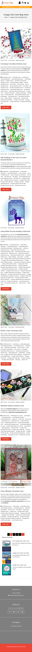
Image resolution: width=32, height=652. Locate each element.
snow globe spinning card (11, 283)
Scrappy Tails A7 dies (23, 511)
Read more (5, 107)
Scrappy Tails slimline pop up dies (16, 274)
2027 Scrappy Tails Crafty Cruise (20, 541)
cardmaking (25, 77)
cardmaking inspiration (17, 79)
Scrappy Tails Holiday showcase (9, 267)
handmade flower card (11, 422)
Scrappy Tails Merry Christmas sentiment (11, 518)
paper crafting (8, 98)
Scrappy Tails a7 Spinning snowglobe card (12, 260)
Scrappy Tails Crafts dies (7, 182)
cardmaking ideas (5, 79)
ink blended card (9, 94)
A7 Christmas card (6, 506)
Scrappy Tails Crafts (19, 100)
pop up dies (20, 257)
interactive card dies (23, 253)
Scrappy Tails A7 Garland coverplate (10, 513)
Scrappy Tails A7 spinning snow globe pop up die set (17, 258)
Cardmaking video (23, 246)
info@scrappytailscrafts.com (16, 595)
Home (6, 17)
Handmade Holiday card (22, 351)
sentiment (5, 503)
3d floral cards (5, 415)
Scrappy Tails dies (14, 101)
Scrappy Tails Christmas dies (9, 264)
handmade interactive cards (22, 251)
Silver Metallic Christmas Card (12, 491)
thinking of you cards (20, 185)
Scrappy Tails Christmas (17, 356)
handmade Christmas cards (18, 250)
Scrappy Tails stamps (12, 281)
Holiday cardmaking (21, 93)
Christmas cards (5, 82)
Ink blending (4, 96)
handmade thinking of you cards (15, 426)
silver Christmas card (17, 520)
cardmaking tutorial (12, 173)
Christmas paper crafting (16, 82)
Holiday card (13, 511)
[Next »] (23, 534)
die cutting (25, 86)
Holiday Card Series (9, 93)
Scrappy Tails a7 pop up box (11, 180)
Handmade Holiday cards (7, 251)
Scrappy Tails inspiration (24, 267)
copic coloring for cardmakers (18, 175)
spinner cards (22, 283)
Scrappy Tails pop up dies (7, 185)
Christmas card (9, 80)
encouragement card (24, 176)
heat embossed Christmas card (17, 91)
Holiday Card (4, 352)
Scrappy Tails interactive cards (9, 269)
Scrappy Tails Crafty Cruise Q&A (20, 553)
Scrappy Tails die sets (13, 516)
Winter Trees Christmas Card (11, 331)
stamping (17, 359)
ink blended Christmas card (22, 94)
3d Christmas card (6, 344)
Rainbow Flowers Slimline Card (12, 406)
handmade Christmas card (7, 351)
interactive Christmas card (17, 255)
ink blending (22, 352)
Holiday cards (4, 253)
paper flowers (14, 427)
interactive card (13, 253)
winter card (24, 359)
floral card (21, 419)
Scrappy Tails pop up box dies (18, 183)
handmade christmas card (16, 87)
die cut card (13, 84)
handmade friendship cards (11, 424)
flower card (28, 419)
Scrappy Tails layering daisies (17, 433)
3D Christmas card (6, 77)
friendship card (5, 421)
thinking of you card (13, 434)
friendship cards (15, 421)
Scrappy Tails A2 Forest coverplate (13, 354)
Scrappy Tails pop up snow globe (12, 272)
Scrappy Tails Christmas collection (22, 262)
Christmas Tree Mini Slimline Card (13, 64)
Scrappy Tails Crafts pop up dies (9, 265)
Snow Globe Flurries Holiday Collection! (15, 231)
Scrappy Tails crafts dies (14, 358)
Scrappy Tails (16, 98)
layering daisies (6, 427)
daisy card (14, 419)
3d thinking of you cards (17, 415)
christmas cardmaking (20, 80)
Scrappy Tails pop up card (12, 270)
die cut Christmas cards (16, 86)
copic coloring (22, 173)
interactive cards (5, 255)
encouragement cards (6, 178)
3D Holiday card (17, 77)
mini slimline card (12, 96)
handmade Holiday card (16, 89)
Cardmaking (16, 506)
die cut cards (20, 84)
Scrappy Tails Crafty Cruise (19, 565)
